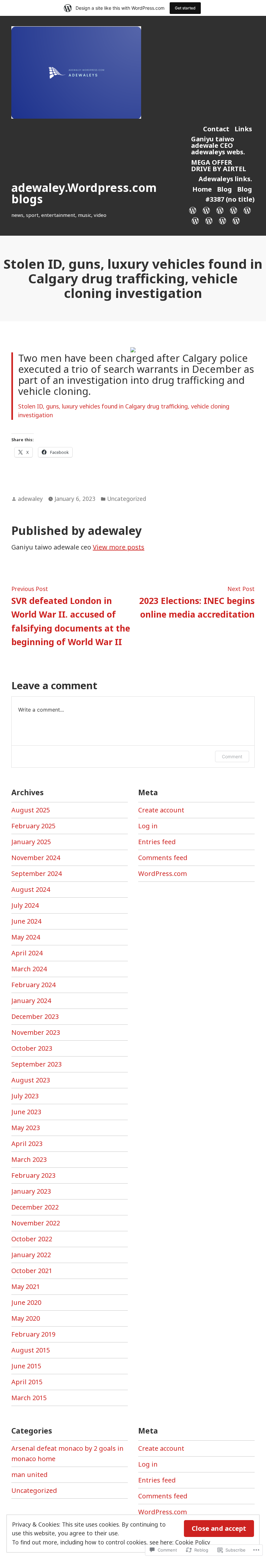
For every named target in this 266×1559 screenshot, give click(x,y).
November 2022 (35, 1223)
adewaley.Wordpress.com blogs (84, 193)
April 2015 (26, 1381)
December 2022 (35, 1207)
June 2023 (26, 1111)
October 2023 (31, 1048)
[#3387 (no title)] (234, 220)
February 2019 (33, 1334)
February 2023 (33, 1175)
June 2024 (26, 921)
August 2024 (30, 889)
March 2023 (29, 1159)
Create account (161, 810)
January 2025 (31, 841)
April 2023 (26, 1143)
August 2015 (30, 1350)
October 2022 (31, 1238)
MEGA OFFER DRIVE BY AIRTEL (218, 165)
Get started (185, 8)
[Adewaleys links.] (247, 210)
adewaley (30, 498)
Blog (224, 189)
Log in (148, 825)
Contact (216, 128)
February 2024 (33, 984)
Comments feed (162, 857)
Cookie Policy (192, 1542)
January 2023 (31, 1191)
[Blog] (209, 220)
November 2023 (35, 1032)
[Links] (206, 210)
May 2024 (25, 937)
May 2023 (25, 1127)
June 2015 (26, 1366)
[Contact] (194, 210)
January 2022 (31, 1254)
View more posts (118, 547)
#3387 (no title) (230, 199)
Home (202, 189)
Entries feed (157, 841)
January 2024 (31, 1000)
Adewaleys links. (225, 178)
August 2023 (30, 1080)
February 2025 (33, 825)
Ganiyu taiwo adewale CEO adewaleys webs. (218, 145)
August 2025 (30, 810)
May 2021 (25, 1286)
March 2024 (29, 968)
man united (29, 1474)
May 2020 (25, 1318)
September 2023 (36, 1064)
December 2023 (35, 1016)
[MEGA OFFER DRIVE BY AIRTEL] (233, 210)
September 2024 (36, 873)
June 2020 (26, 1302)
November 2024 (35, 857)
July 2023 (25, 1096)
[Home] (195, 220)
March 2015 (29, 1397)
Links (243, 128)
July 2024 (25, 905)
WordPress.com (162, 873)
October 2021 (31, 1270)
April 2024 (26, 953)
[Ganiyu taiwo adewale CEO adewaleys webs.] (220, 210)
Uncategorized (126, 498)
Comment (232, 756)
